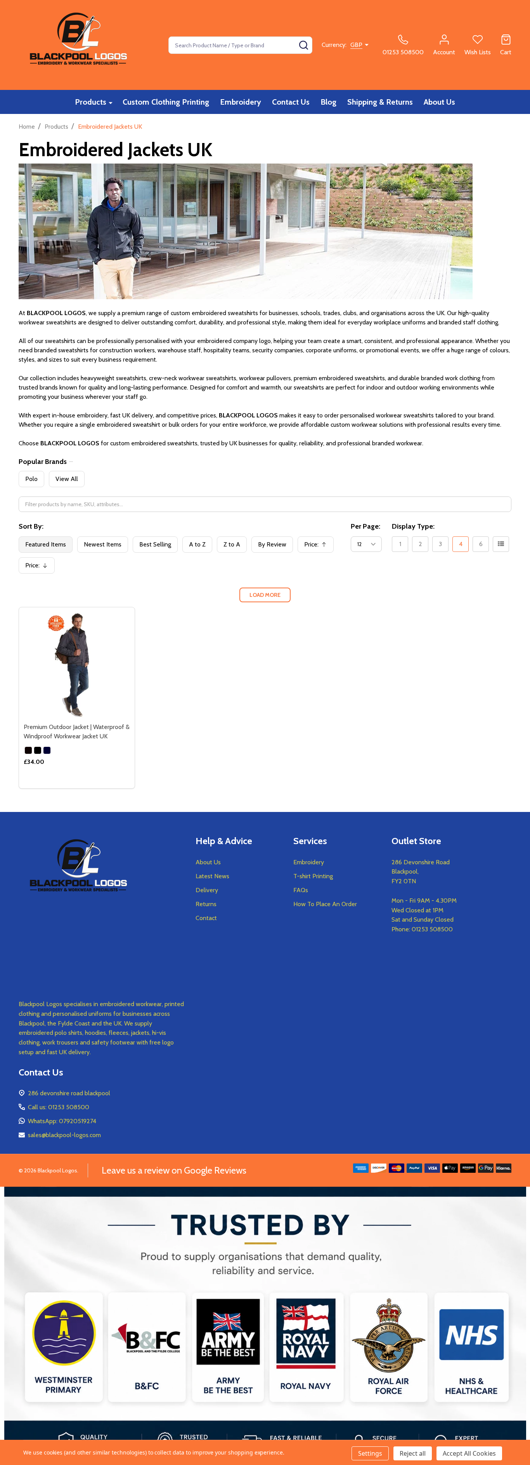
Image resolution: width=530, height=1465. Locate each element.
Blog (328, 102)
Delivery (207, 890)
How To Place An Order (325, 904)
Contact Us (291, 102)
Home (27, 126)
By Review (272, 544)
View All (66, 479)
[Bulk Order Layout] (501, 544)
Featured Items (45, 544)
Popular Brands (43, 461)
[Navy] (47, 750)
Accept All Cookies (469, 1453)
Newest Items (102, 544)
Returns (206, 904)
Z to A (231, 544)
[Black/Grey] (28, 750)
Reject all (413, 1453)
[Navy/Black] (37, 750)
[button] (265, 1326)
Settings (370, 1453)
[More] (111, 102)
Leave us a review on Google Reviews (174, 1170)
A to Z (197, 544)
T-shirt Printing (313, 876)
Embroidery (240, 102)
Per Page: (365, 526)
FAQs (300, 890)
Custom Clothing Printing (166, 102)
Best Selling (155, 544)
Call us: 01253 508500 (58, 1107)
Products (90, 102)
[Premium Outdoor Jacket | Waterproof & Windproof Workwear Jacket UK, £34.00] (77, 665)
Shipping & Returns (380, 102)
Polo (31, 479)
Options (90, 785)
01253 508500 (432, 929)
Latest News (212, 876)
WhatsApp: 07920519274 (62, 1121)
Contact (206, 918)
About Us (439, 102)
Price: (318, 547)
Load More (265, 594)
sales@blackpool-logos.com (64, 1135)
